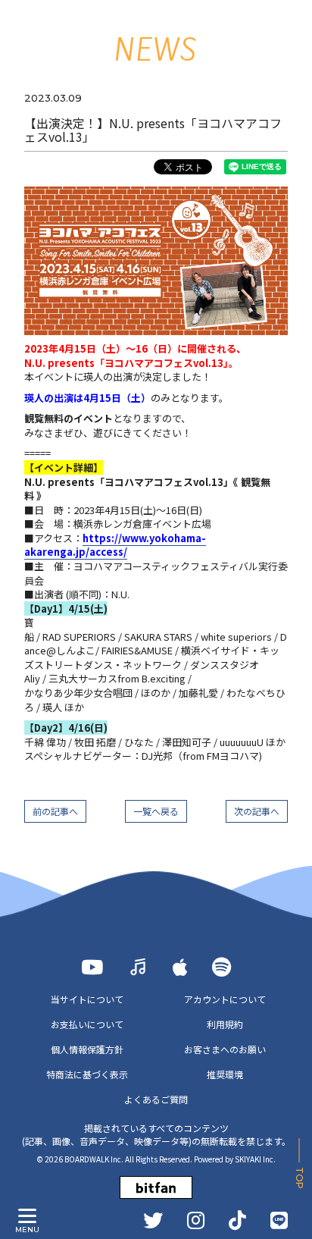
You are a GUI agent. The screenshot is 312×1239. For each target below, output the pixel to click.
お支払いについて (87, 1024)
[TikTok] (237, 1220)
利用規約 (225, 1024)
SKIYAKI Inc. (255, 1159)
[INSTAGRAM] (195, 1220)
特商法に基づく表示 (87, 1074)
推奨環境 (225, 1074)
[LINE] (279, 1220)
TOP (299, 1178)
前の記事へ (55, 811)
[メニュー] (27, 1216)
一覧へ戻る (156, 811)
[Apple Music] (180, 967)
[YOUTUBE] (92, 967)
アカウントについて (225, 999)
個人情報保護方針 (87, 1049)
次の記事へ (256, 811)
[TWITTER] (153, 1220)
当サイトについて (87, 999)
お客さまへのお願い (225, 1049)
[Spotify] (221, 967)
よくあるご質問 (156, 1099)
